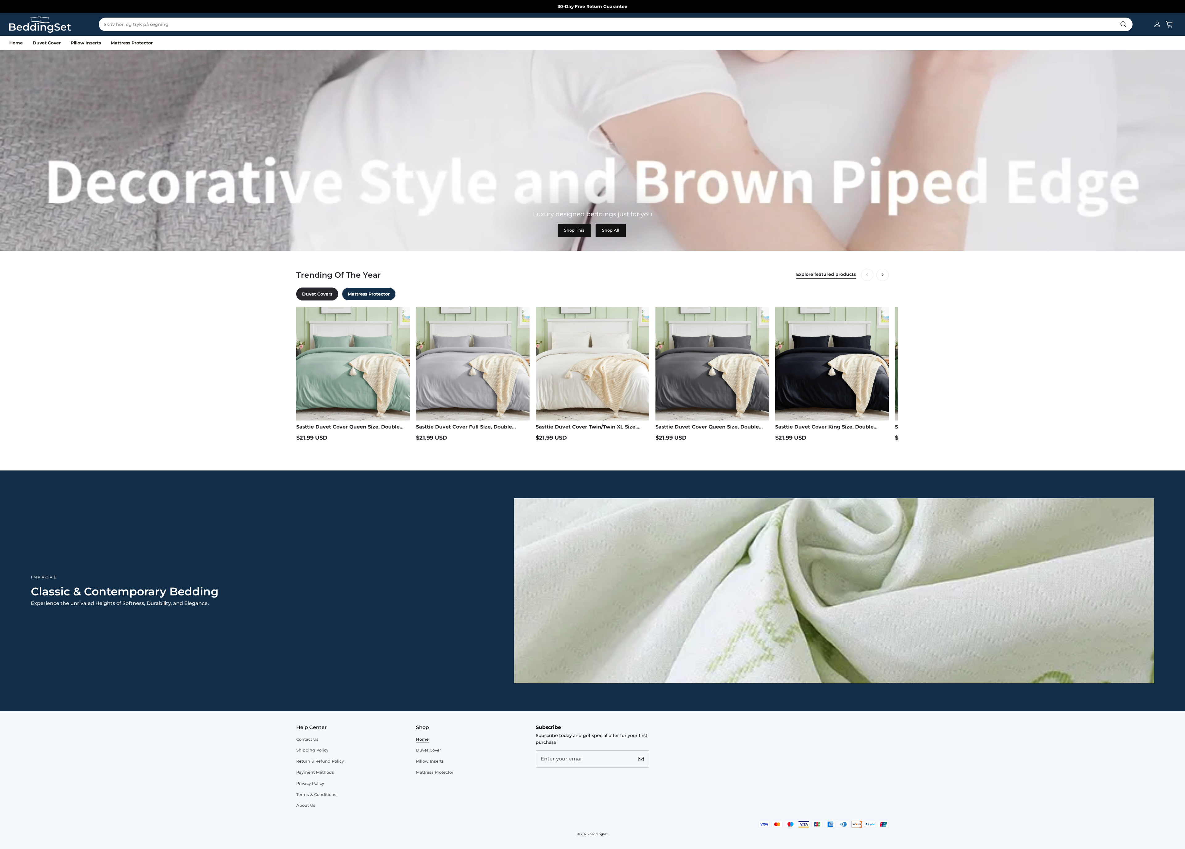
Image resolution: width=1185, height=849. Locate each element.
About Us (305, 805)
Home (16, 43)
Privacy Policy (310, 783)
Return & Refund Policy (320, 761)
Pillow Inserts (86, 43)
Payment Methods (315, 772)
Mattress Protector (132, 43)
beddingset (598, 834)
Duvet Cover (47, 43)
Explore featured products (826, 274)
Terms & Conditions (316, 794)
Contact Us (307, 739)
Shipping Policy (312, 750)
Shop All (610, 230)
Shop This (574, 230)
